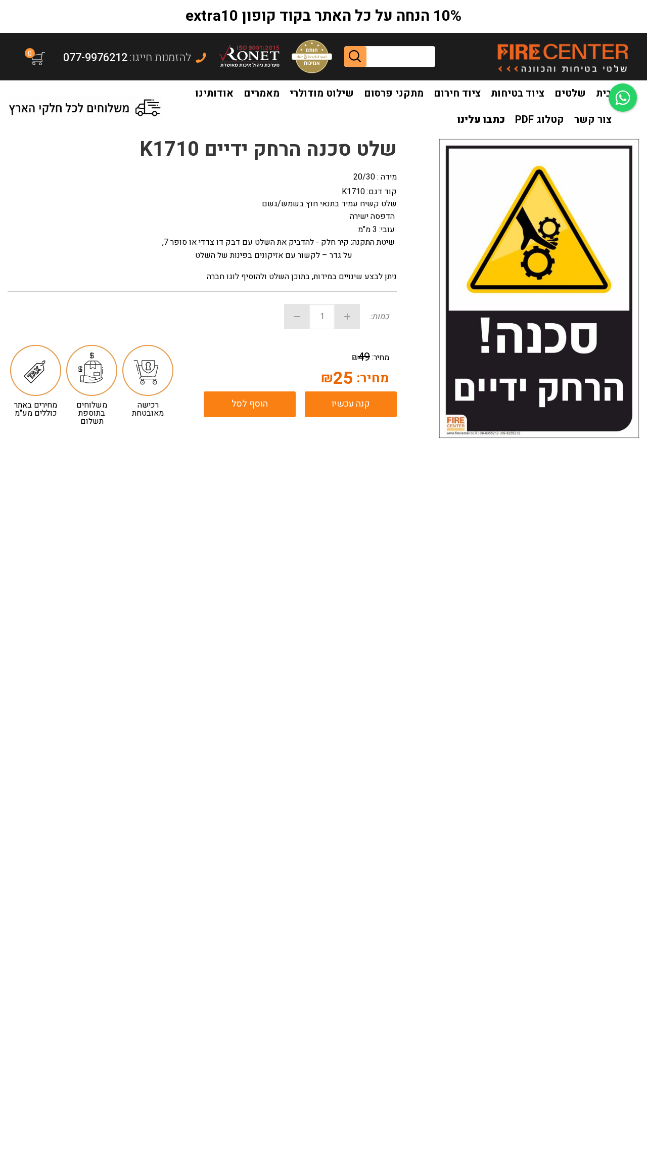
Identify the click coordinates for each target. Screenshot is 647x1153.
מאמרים (262, 93)
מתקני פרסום (394, 93)
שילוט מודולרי (322, 93)
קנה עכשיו (351, 404)
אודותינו (214, 93)
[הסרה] (296, 316)
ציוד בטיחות (517, 93)
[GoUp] (562, 56)
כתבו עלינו (481, 119)
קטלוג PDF (539, 119)
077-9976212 (95, 58)
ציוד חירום (457, 93)
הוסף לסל (250, 404)
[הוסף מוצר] (347, 316)
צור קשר (593, 119)
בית (604, 93)
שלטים (570, 93)
